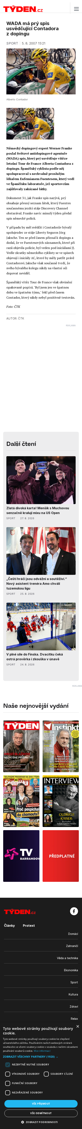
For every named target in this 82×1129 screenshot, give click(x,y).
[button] (41, 1056)
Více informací (42, 1051)
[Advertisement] (41, 368)
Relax (74, 1018)
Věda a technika (67, 958)
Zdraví (74, 1006)
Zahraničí (72, 946)
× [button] (77, 1026)
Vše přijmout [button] (41, 1103)
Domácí (73, 933)
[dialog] (41, 1075)
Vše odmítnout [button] (41, 1113)
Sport (74, 982)
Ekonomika (71, 970)
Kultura (73, 994)
